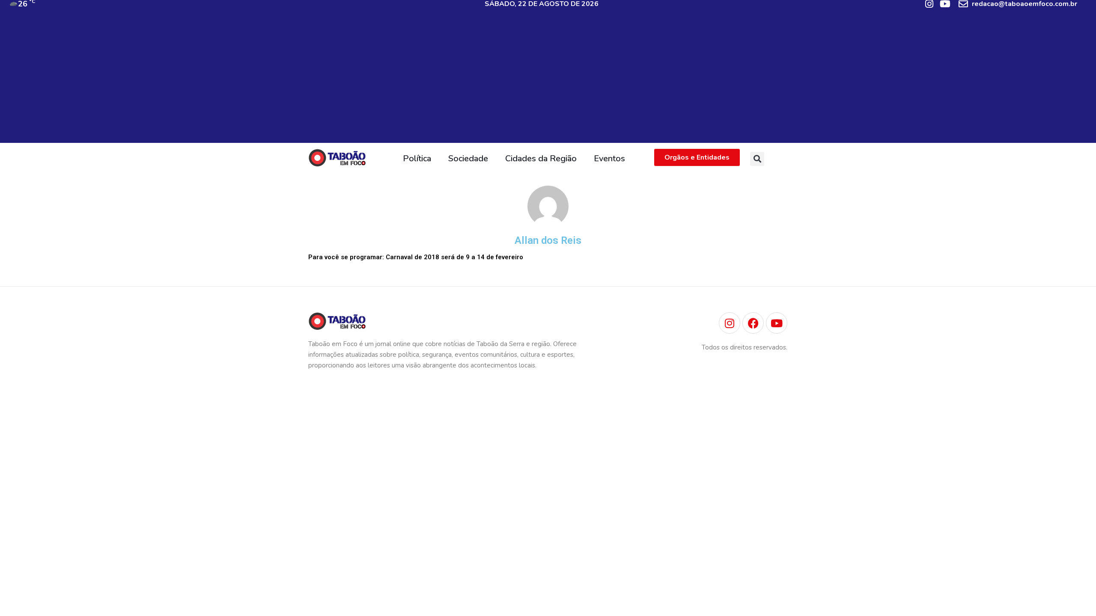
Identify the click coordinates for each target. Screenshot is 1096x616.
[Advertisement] (548, 83)
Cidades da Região (541, 158)
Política (417, 158)
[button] (757, 159)
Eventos (609, 158)
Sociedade (468, 158)
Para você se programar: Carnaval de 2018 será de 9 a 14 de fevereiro (415, 257)
